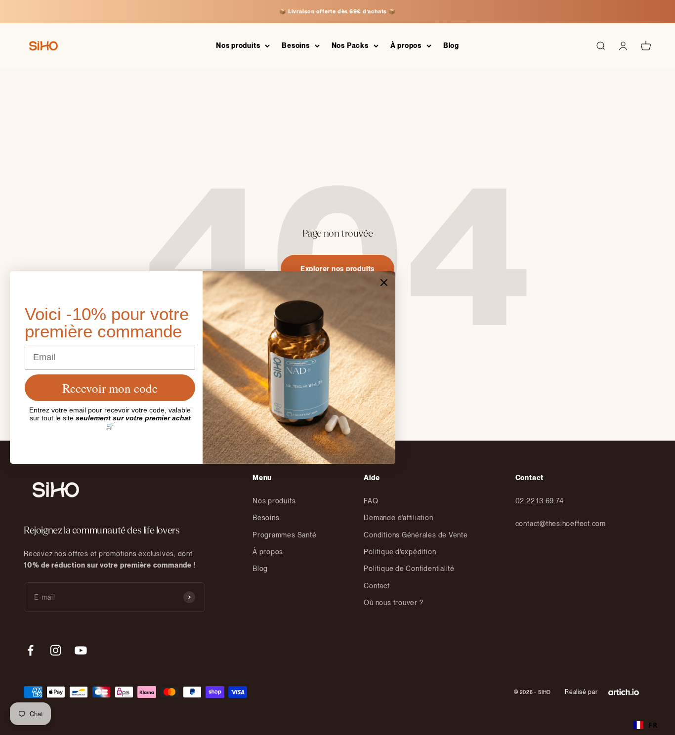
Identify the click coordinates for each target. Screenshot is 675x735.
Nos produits (238, 45)
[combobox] (645, 725)
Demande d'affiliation (398, 518)
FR (653, 725)
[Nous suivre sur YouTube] (80, 650)
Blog (451, 45)
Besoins (295, 45)
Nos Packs (350, 45)
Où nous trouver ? (393, 603)
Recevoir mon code (110, 388)
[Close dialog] (384, 282)
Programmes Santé (284, 535)
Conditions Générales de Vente (415, 535)
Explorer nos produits (337, 269)
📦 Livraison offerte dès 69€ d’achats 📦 (337, 11)
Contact (376, 586)
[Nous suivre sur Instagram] (55, 650)
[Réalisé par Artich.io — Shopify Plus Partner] (623, 692)
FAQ (371, 501)
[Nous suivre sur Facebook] (30, 650)
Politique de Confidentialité (409, 568)
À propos (406, 45)
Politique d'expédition (400, 552)
